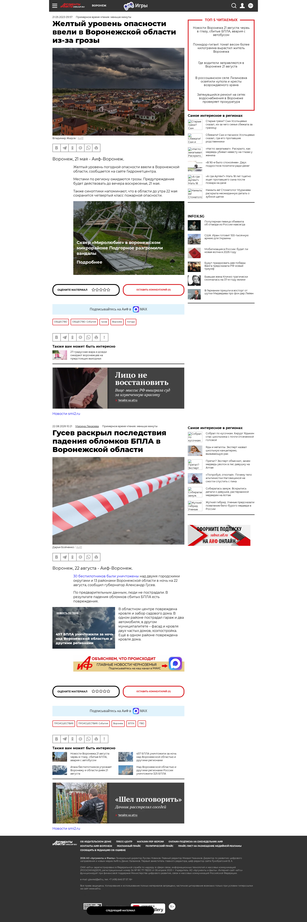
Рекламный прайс (129, 846)
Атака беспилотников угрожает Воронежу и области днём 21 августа (91, 770)
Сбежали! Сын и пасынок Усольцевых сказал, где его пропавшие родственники (230, 138)
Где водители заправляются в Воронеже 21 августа (221, 64)
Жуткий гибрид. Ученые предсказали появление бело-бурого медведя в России (230, 506)
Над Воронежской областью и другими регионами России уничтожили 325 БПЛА (156, 770)
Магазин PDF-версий (150, 841)
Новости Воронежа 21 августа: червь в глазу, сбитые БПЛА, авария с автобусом (221, 31)
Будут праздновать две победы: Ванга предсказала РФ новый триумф (225, 266)
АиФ (81, 138)
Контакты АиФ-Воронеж (96, 846)
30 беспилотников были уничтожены (106, 576)
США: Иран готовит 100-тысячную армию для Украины (226, 237)
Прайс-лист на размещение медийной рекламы (209, 846)
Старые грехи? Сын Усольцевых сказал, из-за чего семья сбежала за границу (229, 124)
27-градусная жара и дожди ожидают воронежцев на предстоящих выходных (88, 355)
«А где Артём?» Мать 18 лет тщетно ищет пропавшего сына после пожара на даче (228, 179)
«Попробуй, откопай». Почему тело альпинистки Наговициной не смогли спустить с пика (229, 478)
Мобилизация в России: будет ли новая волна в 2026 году (226, 251)
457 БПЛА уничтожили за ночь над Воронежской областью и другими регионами (156, 757)
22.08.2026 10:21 (62, 426)
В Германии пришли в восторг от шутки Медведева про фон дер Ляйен (229, 292)
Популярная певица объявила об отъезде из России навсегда (224, 223)
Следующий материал (120, 910)
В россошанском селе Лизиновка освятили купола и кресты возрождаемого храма (221, 81)
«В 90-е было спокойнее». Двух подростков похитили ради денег (228, 164)
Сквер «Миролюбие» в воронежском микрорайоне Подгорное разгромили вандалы (120, 248)
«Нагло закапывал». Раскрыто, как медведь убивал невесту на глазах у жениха (229, 152)
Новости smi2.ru (66, 414)
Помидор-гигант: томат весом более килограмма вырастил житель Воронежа (221, 48)
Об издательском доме (95, 841)
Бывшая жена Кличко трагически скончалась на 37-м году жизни (226, 278)
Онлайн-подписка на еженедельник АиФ (196, 841)
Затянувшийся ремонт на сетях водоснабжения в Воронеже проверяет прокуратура (221, 98)
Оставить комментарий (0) (153, 289)
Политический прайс (159, 846)
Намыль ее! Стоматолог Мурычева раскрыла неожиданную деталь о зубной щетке (228, 193)
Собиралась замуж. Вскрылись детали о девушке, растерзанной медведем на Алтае (227, 492)
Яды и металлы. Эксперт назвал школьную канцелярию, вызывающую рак (226, 450)
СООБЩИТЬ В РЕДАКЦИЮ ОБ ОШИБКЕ (103, 850)
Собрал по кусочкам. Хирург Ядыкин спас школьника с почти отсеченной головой (230, 437)
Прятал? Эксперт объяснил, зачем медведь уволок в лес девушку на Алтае (228, 464)
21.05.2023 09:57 (62, 17)
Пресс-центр (124, 841)
